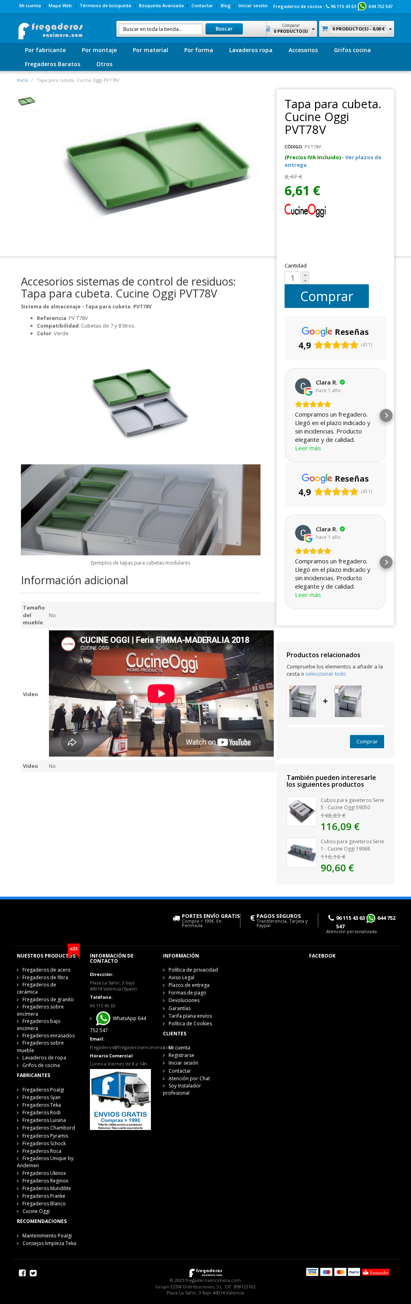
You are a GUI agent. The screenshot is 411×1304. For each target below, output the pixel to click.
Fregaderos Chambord (48, 1127)
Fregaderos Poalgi (43, 1089)
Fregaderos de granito (48, 999)
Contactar (202, 5)
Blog (226, 5)
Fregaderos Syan (41, 1097)
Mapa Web (60, 5)
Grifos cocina (352, 50)
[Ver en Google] (303, 386)
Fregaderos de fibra (45, 977)
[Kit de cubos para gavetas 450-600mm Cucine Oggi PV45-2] (348, 700)
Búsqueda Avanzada (161, 5)
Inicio (22, 80)
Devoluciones (184, 1000)
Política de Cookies (190, 1023)
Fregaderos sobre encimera (40, 1010)
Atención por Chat (189, 1078)
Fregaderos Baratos (52, 64)
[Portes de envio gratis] (120, 1098)
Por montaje (99, 50)
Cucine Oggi (36, 1211)
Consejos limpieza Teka (49, 1243)
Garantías (180, 1008)
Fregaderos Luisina (44, 1120)
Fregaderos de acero (46, 969)
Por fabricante (45, 50)
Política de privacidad (193, 969)
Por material (150, 50)
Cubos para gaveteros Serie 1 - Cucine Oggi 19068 (352, 845)
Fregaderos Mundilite (46, 1188)
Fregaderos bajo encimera (39, 1025)
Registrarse (181, 1055)
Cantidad (296, 265)
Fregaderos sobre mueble (40, 1046)
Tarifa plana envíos (190, 1015)
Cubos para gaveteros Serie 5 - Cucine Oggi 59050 (352, 804)
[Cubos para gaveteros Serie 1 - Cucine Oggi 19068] (302, 852)
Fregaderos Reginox (45, 1180)
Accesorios (303, 50)
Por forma (198, 50)
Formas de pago (187, 992)
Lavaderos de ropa (44, 1057)
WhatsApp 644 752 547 (118, 1024)
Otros (104, 64)
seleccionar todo (325, 673)
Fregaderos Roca (41, 1151)
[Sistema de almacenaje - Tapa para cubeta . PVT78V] (27, 101)
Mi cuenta (30, 5)
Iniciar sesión (253, 5)
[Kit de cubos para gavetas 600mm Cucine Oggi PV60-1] (303, 700)
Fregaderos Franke (43, 1196)
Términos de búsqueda (105, 5)
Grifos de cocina (41, 1065)
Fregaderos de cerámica (36, 988)
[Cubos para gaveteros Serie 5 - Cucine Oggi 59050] (302, 810)
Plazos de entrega (189, 985)
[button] (284, 415)
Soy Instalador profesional (182, 1089)
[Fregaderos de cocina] (50, 28)
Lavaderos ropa (251, 50)
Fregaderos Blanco (44, 1203)
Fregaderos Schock (44, 1143)
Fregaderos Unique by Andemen (45, 1162)
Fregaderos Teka (41, 1105)
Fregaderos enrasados (48, 1035)
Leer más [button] (308, 448)
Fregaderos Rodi (41, 1112)
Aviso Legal (181, 977)
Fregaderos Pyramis (45, 1135)
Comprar (326, 296)
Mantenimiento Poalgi (47, 1235)
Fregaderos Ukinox (44, 1173)
